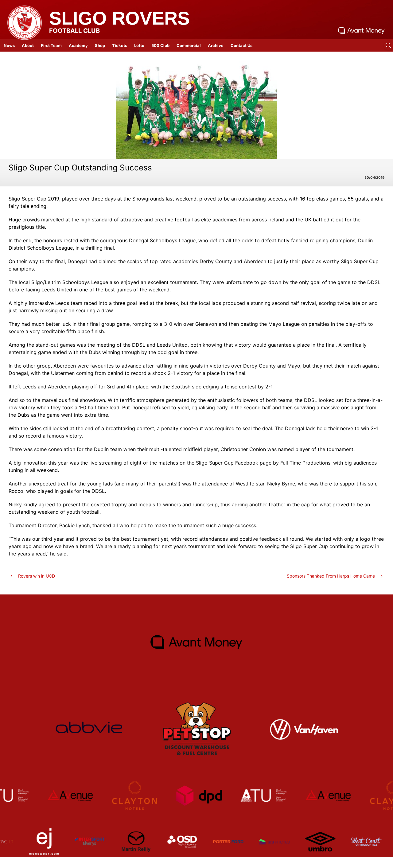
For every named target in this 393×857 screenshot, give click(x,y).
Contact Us (241, 45)
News (9, 45)
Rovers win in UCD (32, 575)
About (28, 45)
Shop (100, 45)
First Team (51, 45)
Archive (216, 45)
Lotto (139, 45)
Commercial (189, 45)
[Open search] (388, 45)
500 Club (160, 45)
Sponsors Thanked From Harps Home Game (335, 575)
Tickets (119, 45)
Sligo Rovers (119, 18)
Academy (78, 45)
